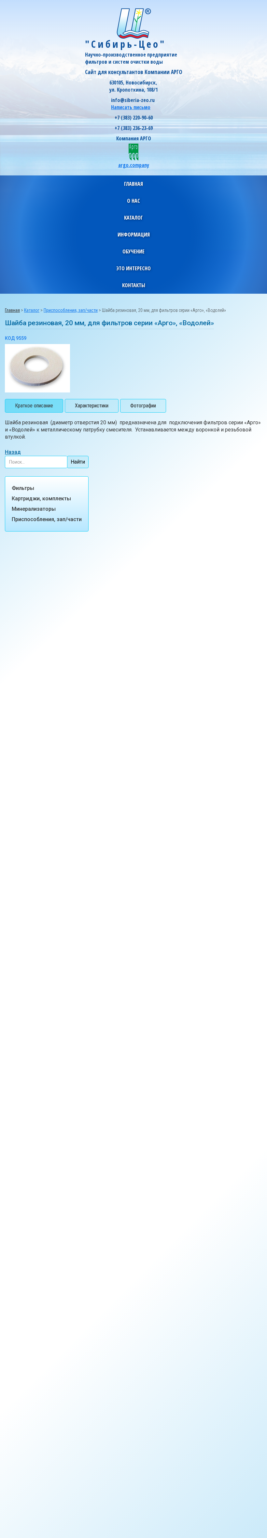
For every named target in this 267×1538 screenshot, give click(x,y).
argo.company (133, 164)
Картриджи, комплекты (41, 498)
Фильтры (23, 488)
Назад (13, 452)
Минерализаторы (34, 509)
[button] (133, 200)
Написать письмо (130, 107)
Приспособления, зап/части (47, 519)
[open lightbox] (37, 368)
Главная (133, 183)
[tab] (34, 406)
